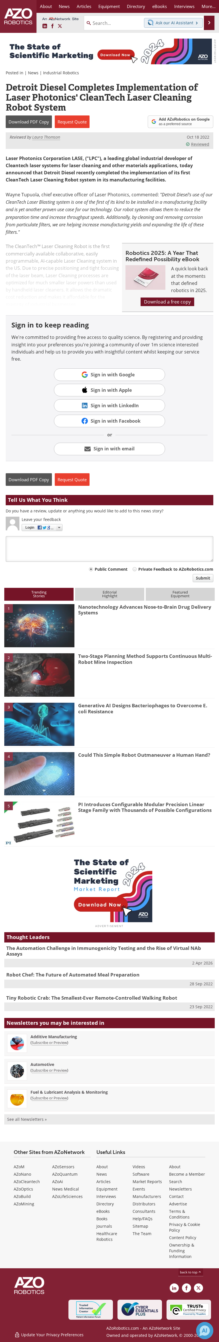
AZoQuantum (65, 1174)
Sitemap (140, 1226)
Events (139, 1189)
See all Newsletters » (27, 1119)
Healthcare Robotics (106, 1236)
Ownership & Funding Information (181, 1250)
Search (175, 1181)
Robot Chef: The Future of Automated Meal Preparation (72, 974)
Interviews (106, 1196)
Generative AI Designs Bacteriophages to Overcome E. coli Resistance (142, 708)
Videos (139, 1166)
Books (102, 1218)
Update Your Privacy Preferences (52, 1334)
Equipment (106, 1189)
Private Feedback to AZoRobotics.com (175, 569)
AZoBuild (22, 1196)
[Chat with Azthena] (204, 1330)
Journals (104, 1226)
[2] (39, 674)
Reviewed (200, 144)
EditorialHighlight (109, 594)
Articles (103, 1181)
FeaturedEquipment (180, 594)
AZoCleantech (27, 1181)
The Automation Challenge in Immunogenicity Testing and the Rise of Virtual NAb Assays (103, 951)
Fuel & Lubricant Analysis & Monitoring (69, 1092)
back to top (189, 1272)
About (102, 1166)
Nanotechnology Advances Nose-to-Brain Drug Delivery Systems (144, 610)
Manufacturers (147, 1196)
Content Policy (182, 1237)
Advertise (178, 1204)
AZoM (19, 1166)
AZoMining (24, 1204)
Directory (105, 1204)
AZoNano (22, 1174)
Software (141, 1174)
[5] (39, 822)
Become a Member (187, 1174)
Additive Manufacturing (54, 1036)
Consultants (144, 1211)
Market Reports (147, 1181)
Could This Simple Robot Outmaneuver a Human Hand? (144, 755)
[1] (39, 625)
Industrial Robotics (61, 72)
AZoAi (57, 1181)
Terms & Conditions (179, 1214)
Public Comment (111, 569)
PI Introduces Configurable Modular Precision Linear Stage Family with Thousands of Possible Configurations (145, 807)
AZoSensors (63, 1166)
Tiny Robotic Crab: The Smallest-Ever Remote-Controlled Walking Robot (91, 997)
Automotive (42, 1064)
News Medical (65, 1189)
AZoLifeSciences (67, 1196)
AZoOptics (23, 1189)
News (33, 72)
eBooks (103, 1211)
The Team (142, 1233)
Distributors (144, 1204)
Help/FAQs (143, 1218)
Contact (176, 1196)
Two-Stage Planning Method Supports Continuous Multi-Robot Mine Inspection (145, 659)
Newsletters (180, 1189)
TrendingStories (38, 594)
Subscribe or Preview (49, 1042)
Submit (203, 578)
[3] (39, 723)
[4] (39, 773)
